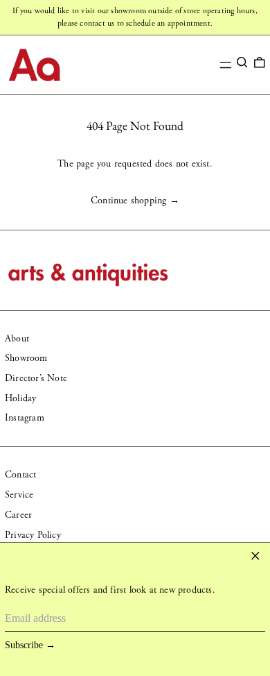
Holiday (20, 398)
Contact (20, 474)
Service (19, 495)
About (17, 338)
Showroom (26, 358)
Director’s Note (36, 378)
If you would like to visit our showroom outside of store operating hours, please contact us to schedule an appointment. (135, 17)
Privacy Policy (33, 535)
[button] (242, 62)
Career (18, 515)
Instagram (24, 418)
